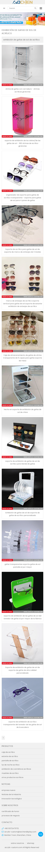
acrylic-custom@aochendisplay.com (20, 832)
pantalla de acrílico (10, 19)
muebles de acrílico (10, 773)
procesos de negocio (11, 815)
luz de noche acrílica (10, 765)
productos (18, 16)
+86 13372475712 (11, 828)
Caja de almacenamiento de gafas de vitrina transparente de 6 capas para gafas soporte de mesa (22, 358)
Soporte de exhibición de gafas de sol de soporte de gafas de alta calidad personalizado (22, 670)
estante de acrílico (10, 756)
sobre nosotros (17, 843)
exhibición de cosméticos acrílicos (16, 769)
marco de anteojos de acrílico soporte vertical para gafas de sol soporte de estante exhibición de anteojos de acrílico (22, 304)
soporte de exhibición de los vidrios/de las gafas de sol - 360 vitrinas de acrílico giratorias (22, 143)
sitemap (30, 843)
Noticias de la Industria (11, 794)
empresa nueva (8, 790)
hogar (7, 16)
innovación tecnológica (12, 798)
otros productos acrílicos (12, 777)
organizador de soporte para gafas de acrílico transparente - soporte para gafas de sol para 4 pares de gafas (22, 198)
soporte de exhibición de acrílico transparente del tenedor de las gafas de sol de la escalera (22, 724)
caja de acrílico (8, 752)
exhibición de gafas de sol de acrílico (17, 21)
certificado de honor (10, 811)
